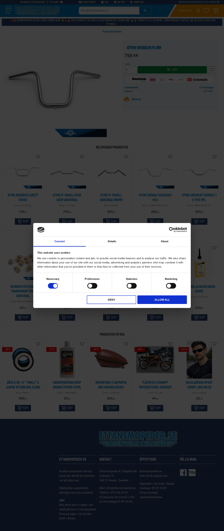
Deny (111, 299)
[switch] (92, 286)
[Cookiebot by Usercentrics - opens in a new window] (171, 229)
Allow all (162, 299)
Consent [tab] (59, 241)
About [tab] (164, 241)
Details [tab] (112, 241)
